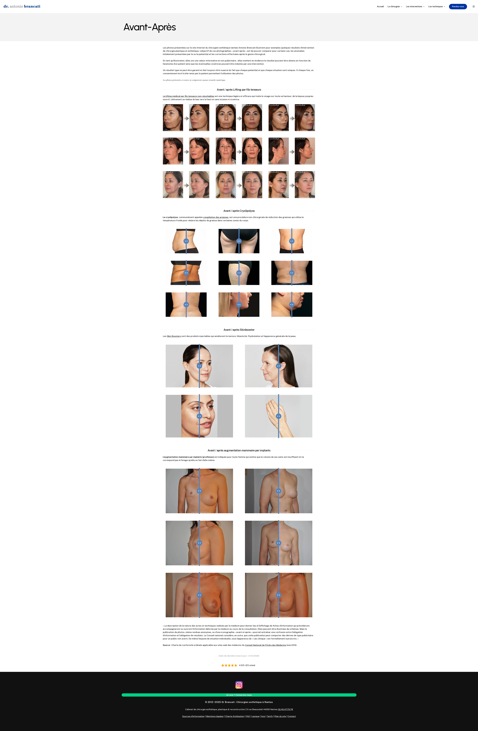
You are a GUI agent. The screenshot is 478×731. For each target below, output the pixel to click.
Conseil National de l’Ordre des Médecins (265, 645)
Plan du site (280, 716)
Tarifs (270, 716)
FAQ (248, 716)
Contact (292, 716)
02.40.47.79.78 (285, 709)
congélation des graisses (215, 217)
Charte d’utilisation (234, 716)
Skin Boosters (174, 336)
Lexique (255, 716)
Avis (263, 716)
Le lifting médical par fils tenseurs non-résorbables (188, 96)
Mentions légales (215, 716)
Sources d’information (193, 716)
